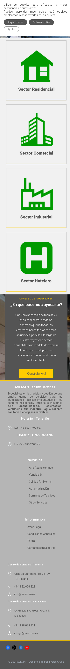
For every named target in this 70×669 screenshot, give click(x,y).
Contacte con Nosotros (41, 547)
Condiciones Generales (41, 533)
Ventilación (36, 474)
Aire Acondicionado (41, 467)
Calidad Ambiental (40, 481)
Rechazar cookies (41, 22)
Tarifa (31, 540)
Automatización (39, 488)
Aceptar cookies (15, 22)
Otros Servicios (38, 502)
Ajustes (11, 29)
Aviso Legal (34, 526)
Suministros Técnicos (42, 495)
